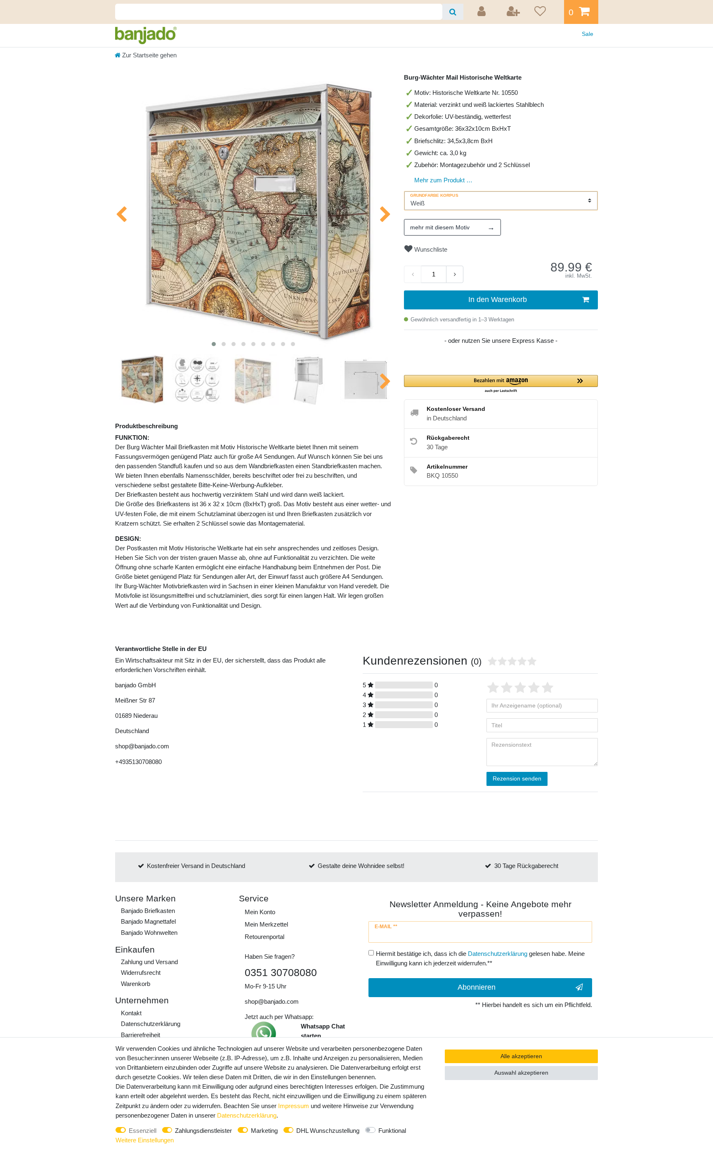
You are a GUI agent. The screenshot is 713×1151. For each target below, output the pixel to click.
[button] (501, 384)
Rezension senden (517, 778)
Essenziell (142, 1130)
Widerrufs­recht (141, 972)
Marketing (264, 1130)
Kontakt (131, 1013)
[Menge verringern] (412, 274)
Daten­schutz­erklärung (150, 1023)
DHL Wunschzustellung (327, 1130)
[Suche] (452, 12)
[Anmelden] (483, 12)
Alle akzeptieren (521, 1056)
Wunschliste (430, 249)
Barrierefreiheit (140, 1034)
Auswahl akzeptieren (521, 1072)
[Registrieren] (513, 12)
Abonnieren (477, 987)
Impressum (293, 1105)
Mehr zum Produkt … (443, 180)
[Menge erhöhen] (454, 274)
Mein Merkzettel (266, 924)
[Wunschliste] (546, 12)
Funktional (392, 1130)
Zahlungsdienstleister (203, 1130)
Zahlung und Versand (149, 961)
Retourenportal (264, 936)
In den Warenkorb (497, 299)
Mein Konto (260, 911)
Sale (587, 34)
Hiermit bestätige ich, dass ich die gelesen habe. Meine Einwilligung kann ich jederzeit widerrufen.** (480, 958)
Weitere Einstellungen (145, 1140)
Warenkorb (135, 983)
